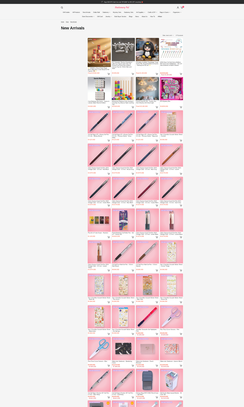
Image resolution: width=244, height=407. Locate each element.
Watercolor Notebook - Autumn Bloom (171, 361)
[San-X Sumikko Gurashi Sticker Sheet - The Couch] (123, 285)
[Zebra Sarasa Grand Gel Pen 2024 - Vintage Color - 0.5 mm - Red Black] (99, 155)
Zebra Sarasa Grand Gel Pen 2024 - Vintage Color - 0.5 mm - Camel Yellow (98, 266)
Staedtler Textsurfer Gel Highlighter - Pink (147, 330)
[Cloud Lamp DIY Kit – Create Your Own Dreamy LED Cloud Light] (147, 88)
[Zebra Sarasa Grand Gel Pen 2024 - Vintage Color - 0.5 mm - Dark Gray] (171, 188)
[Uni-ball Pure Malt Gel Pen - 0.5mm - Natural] (147, 251)
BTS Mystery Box (165, 101)
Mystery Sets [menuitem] (117, 12)
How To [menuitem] (152, 16)
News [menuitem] (137, 16)
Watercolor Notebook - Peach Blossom (144, 362)
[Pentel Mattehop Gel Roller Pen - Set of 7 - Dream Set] (123, 220)
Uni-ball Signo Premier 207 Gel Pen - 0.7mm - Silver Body (99, 393)
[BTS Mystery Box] (171, 88)
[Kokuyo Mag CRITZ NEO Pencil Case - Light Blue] (147, 380)
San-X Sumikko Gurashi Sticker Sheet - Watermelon (99, 330)
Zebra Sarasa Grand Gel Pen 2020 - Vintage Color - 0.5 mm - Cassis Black (147, 201)
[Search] (62, 8)
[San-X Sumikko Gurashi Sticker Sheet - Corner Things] (171, 251)
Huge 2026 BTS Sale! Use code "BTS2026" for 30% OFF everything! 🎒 (123, 2)
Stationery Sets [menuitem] (128, 12)
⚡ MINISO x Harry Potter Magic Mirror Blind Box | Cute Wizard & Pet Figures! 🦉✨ (98, 69)
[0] (181, 7)
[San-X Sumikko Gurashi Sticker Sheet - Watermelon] (99, 316)
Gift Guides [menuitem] (66, 12)
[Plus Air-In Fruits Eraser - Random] (99, 220)
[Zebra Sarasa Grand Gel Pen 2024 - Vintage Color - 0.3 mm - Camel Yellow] (171, 155)
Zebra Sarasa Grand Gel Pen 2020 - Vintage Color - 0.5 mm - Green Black (99, 201)
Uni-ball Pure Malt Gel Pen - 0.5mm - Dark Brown (123, 265)
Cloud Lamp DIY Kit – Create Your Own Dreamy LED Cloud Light (146, 102)
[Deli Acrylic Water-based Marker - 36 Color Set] (171, 380)
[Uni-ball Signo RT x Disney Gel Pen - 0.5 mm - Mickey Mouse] (99, 122)
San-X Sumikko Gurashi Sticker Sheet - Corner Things (171, 265)
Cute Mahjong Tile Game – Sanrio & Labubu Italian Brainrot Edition (98, 102)
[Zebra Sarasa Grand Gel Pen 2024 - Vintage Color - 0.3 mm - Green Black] (147, 220)
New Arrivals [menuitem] (86, 12)
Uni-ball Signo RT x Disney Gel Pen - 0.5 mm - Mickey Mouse (99, 135)
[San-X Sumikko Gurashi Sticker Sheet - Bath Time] (147, 285)
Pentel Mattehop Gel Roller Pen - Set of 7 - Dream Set (123, 233)
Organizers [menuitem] (176, 12)
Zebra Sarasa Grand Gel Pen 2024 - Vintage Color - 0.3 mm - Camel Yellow (171, 169)
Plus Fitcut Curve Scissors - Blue (97, 361)
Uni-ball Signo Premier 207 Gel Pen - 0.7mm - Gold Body (123, 393)
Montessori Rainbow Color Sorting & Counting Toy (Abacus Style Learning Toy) (123, 102)
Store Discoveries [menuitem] (87, 16)
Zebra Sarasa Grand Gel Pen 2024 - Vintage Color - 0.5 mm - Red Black (98, 168)
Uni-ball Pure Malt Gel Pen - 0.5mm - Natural (147, 265)
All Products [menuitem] (76, 12)
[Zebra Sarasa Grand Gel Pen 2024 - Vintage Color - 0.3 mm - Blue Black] (123, 188)
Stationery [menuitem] (106, 12)
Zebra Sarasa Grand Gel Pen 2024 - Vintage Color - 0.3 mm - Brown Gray (123, 168)
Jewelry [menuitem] (108, 16)
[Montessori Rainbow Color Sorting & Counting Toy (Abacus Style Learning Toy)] (123, 88)
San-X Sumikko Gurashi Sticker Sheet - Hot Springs (123, 330)
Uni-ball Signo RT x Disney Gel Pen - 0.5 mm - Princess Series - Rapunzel (147, 135)
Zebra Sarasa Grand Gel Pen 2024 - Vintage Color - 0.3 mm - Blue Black (123, 201)
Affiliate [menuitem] (160, 16)
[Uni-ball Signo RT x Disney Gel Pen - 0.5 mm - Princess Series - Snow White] (123, 122)
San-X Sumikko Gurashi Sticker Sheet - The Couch (123, 298)
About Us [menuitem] (144, 16)
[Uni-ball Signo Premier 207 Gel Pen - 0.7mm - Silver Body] (99, 380)
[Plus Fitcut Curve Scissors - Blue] (99, 348)
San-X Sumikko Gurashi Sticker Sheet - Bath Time (147, 298)
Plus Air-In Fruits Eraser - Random (98, 233)
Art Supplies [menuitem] (140, 12)
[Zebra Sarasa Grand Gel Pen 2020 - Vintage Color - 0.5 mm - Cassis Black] (147, 188)
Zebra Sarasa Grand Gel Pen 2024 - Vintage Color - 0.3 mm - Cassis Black (171, 233)
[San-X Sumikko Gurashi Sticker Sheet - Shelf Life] (99, 285)
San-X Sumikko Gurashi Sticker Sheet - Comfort (171, 135)
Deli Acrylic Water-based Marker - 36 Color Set (171, 393)
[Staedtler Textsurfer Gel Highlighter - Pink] (147, 316)
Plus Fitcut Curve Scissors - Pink (169, 329)
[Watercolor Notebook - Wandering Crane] (123, 348)
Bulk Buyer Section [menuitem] (120, 16)
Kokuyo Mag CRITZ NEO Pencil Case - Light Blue (147, 393)
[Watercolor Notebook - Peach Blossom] (147, 348)
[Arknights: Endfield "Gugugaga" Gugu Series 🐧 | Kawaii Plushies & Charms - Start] (147, 49)
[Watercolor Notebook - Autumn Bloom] (171, 348)
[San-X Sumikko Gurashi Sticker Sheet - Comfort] (171, 122)
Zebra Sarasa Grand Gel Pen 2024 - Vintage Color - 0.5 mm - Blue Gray (147, 168)
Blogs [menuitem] (130, 16)
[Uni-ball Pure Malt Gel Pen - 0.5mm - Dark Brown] (123, 251)
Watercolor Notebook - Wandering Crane (122, 362)
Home (62, 22)
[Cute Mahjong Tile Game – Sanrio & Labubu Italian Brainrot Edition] (99, 88)
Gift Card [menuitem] (100, 16)
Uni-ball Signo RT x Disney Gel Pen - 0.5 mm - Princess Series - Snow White (123, 136)
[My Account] (178, 7)
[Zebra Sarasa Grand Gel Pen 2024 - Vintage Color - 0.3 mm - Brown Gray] (123, 155)
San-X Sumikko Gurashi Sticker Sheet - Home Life (171, 298)
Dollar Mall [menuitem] (96, 12)
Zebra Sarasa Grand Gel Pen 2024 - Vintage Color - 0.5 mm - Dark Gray (171, 201)
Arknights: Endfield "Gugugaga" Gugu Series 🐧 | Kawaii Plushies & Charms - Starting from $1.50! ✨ (147, 63)
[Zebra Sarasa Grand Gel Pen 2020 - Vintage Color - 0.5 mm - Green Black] (99, 188)
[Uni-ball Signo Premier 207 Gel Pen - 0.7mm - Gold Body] (123, 380)
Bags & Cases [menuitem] (164, 12)
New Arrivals (73, 22)
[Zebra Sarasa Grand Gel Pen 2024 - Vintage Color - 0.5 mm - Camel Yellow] (99, 251)
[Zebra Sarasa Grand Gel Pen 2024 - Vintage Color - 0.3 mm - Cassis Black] (171, 220)
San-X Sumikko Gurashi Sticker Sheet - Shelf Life (99, 298)
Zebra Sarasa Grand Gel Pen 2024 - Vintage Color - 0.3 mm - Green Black (147, 233)
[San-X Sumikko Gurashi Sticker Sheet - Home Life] (171, 285)
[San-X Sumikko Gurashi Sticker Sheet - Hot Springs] (123, 316)
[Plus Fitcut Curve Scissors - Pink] (171, 316)
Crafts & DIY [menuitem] (152, 12)
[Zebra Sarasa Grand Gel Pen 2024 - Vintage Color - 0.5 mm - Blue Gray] (147, 155)
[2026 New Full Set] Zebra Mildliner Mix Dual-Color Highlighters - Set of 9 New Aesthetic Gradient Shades (171, 63)
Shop (67, 22)
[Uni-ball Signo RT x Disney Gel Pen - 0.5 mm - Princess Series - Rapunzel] (147, 122)
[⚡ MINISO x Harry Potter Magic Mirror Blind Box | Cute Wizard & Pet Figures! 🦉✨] (99, 52)
